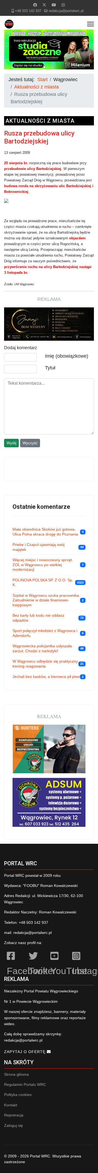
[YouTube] (58, 957)
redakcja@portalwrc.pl (66, 11)
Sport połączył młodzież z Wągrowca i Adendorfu (45, 633)
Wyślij (11, 443)
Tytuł (50, 368)
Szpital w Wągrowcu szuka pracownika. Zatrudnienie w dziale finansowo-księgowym (46, 600)
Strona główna (16, 1074)
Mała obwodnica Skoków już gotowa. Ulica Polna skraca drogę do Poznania (45, 531)
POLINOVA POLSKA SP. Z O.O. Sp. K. (43, 582)
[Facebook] (35, 5)
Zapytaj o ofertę (25, 1051)
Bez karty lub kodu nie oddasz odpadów (38, 617)
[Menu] (90, 24)
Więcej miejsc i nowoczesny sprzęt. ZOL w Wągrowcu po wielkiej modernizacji (43, 565)
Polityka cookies (18, 1094)
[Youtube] (54, 5)
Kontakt (10, 1105)
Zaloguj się (13, 1125)
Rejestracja (13, 1115)
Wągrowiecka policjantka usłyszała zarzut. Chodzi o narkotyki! (42, 648)
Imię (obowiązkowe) (66, 356)
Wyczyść (30, 443)
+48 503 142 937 (28, 11)
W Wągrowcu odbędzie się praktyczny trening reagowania (45, 663)
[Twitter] (44, 5)
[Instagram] (63, 5)
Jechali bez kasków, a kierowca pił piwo (46, 676)
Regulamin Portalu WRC (25, 1084)
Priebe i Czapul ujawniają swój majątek (39, 547)
